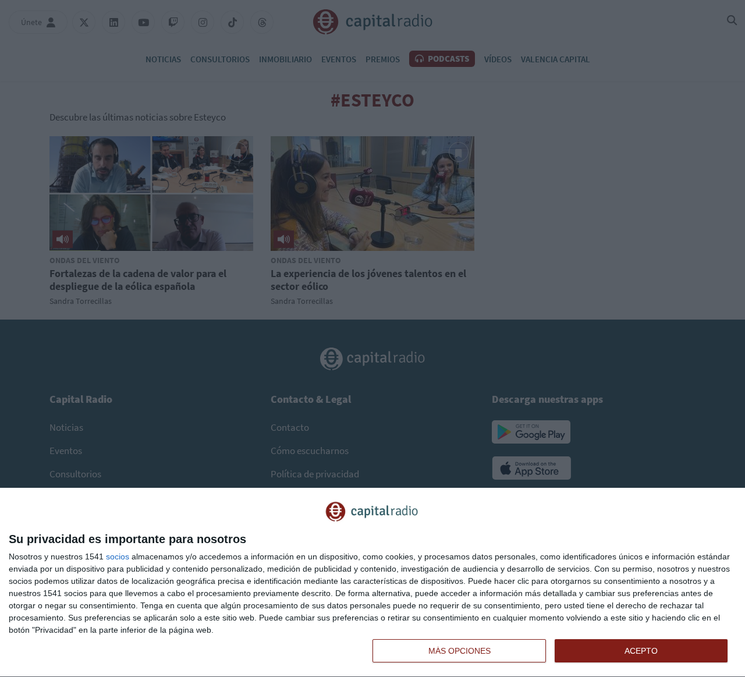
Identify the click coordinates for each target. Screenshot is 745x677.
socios (117, 556)
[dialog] (372, 582)
